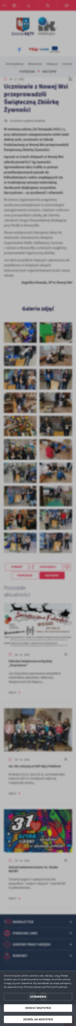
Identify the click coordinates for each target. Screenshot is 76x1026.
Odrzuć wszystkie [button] (38, 1008)
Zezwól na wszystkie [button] (38, 1019)
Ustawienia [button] (38, 997)
